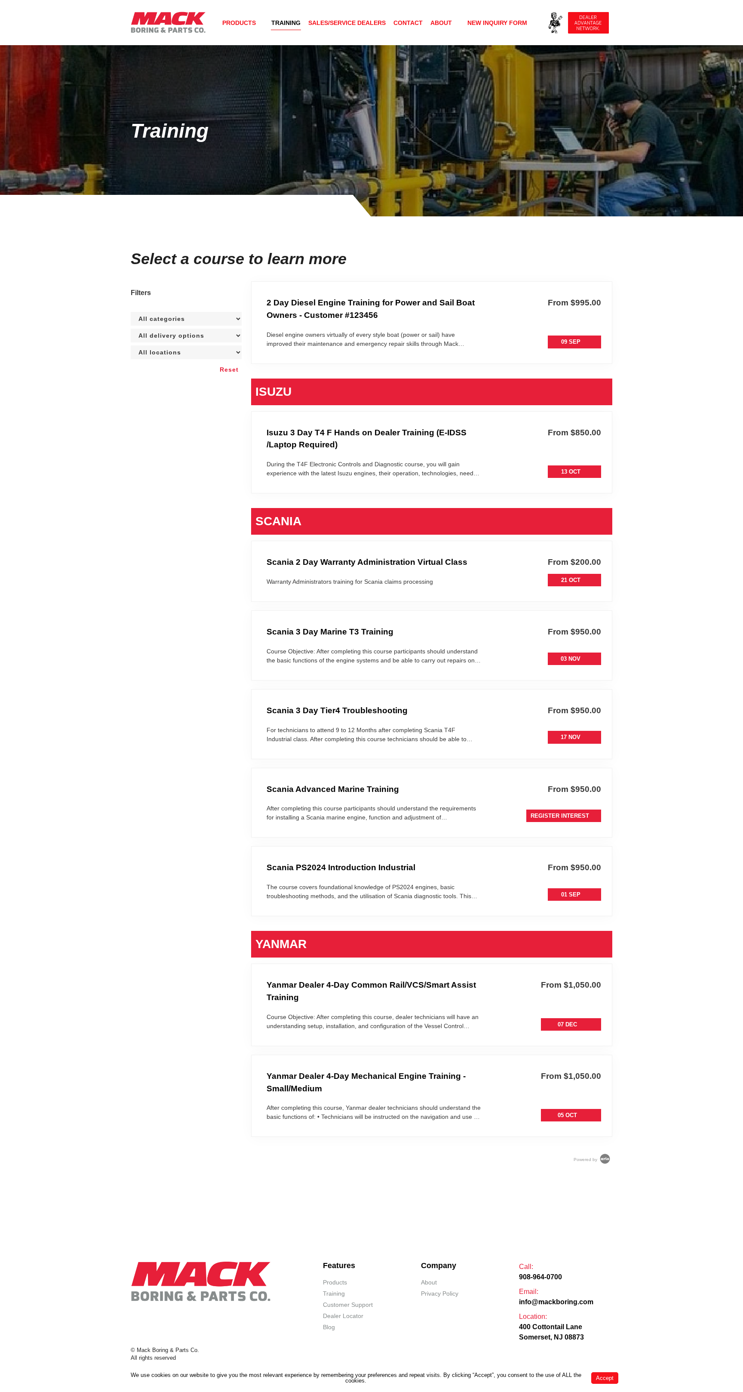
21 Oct (570, 580)
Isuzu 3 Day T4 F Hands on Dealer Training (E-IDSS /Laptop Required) (367, 439)
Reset (229, 369)
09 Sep (570, 342)
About (441, 22)
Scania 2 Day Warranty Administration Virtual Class (367, 562)
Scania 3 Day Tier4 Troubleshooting (337, 710)
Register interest (560, 816)
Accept (605, 1378)
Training (286, 22)
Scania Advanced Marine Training (333, 789)
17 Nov (570, 737)
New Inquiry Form (497, 22)
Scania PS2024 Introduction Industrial (341, 867)
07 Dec (567, 1024)
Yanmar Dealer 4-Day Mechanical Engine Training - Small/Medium (366, 1082)
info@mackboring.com (556, 1302)
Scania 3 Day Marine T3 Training (330, 631)
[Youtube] (193, 1314)
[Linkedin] (208, 1314)
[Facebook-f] (177, 1314)
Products (239, 22)
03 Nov (570, 659)
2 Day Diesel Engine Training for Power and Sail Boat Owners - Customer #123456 (371, 309)
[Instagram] (224, 1314)
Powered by (586, 1159)
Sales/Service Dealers (347, 22)
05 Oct (567, 1115)
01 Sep (570, 894)
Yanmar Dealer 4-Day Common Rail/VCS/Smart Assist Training (371, 991)
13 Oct (570, 471)
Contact (408, 22)
